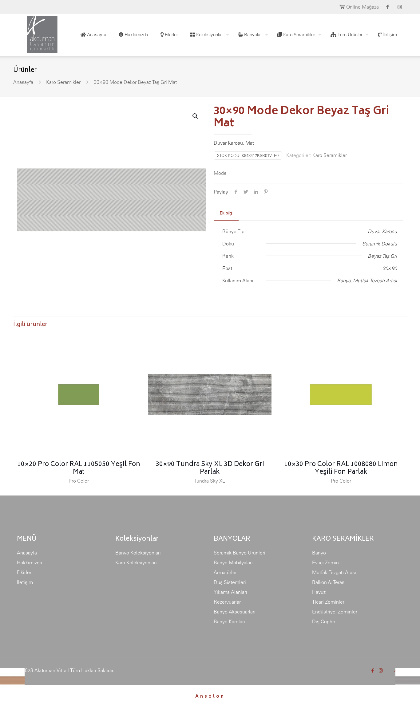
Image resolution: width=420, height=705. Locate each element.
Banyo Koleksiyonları (138, 552)
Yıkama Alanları (230, 592)
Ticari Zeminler (328, 602)
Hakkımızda (29, 562)
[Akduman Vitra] (37, 33)
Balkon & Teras (328, 582)
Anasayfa (23, 82)
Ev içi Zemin (325, 562)
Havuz (319, 592)
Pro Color (79, 481)
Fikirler (24, 572)
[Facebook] (372, 670)
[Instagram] (381, 670)
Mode (220, 173)
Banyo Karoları (229, 621)
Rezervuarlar (227, 602)
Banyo (319, 552)
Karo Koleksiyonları (136, 562)
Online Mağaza (362, 7)
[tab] (226, 213)
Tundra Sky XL (209, 481)
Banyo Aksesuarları (235, 611)
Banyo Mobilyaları (233, 562)
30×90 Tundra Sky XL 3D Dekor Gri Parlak (210, 468)
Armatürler (225, 572)
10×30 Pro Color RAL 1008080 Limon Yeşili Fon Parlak (341, 468)
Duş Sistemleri (230, 582)
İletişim (25, 582)
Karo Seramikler (63, 82)
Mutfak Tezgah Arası (334, 572)
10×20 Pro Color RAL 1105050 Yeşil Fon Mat (78, 468)
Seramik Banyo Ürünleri (239, 552)
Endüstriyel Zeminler (334, 611)
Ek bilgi (226, 213)
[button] (195, 116)
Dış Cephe (323, 621)
